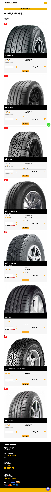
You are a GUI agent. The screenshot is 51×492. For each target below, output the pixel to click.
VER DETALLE (25, 71)
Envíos (5, 461)
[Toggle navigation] (45, 3)
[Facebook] (5, 468)
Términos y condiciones (8, 476)
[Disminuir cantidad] (16, 67)
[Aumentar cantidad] (16, 66)
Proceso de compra (7, 463)
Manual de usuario (7, 475)
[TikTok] (13, 468)
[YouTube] (10, 468)
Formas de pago (7, 462)
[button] (48, 489)
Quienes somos (7, 458)
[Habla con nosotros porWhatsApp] (49, 125)
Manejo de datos (7, 474)
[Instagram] (8, 468)
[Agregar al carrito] (45, 67)
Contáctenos (6, 457)
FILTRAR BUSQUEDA (25, 8)
